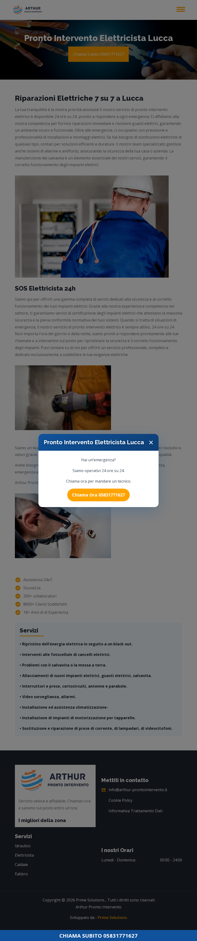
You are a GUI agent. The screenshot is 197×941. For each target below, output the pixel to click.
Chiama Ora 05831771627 (98, 495)
